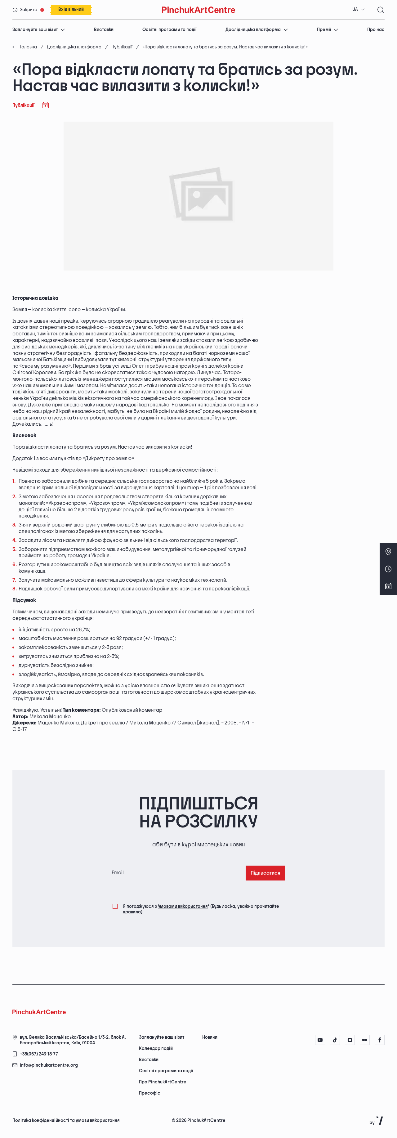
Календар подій (156, 1048)
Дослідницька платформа (253, 29)
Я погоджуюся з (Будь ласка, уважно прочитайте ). (201, 909)
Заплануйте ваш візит (35, 29)
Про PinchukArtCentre (162, 1082)
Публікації (121, 47)
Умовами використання (183, 906)
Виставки (104, 29)
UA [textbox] (355, 9)
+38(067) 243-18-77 (39, 1054)
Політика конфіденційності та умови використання (66, 1120)
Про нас (376, 29)
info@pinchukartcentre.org (49, 1065)
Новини (209, 1037)
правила (132, 912)
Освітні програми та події (169, 29)
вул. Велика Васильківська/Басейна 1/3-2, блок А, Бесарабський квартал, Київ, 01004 (73, 1040)
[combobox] (358, 9)
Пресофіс (149, 1093)
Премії (324, 29)
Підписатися (265, 873)
